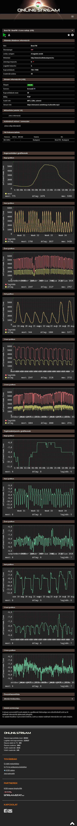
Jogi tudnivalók (9, 773)
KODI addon (10, 770)
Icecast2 (30, 89)
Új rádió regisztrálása (11, 764)
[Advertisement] (38, 25)
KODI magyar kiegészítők (13, 788)
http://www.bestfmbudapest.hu (42, 58)
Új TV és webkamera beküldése (15, 767)
